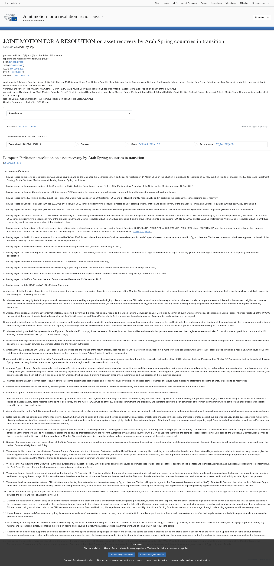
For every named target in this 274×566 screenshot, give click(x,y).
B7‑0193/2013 (16, 72)
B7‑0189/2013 (16, 65)
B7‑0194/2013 (21, 75)
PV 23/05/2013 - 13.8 (149, 144)
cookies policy (179, 560)
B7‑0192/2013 (17, 68)
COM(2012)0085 (142, 231)
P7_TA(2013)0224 (225, 144)
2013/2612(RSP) (27, 126)
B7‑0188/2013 (16, 62)
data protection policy (157, 560)
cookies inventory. (202, 560)
